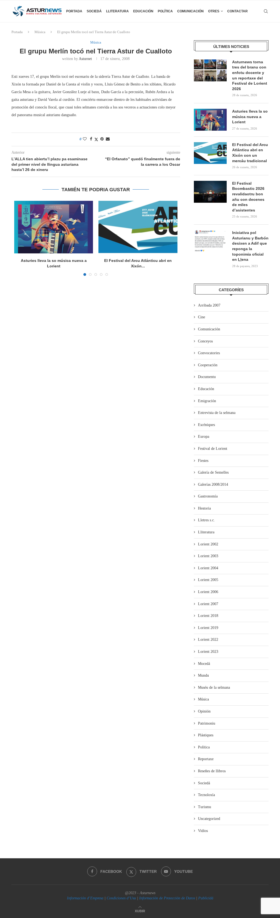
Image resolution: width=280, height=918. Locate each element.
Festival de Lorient (212, 449)
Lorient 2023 (208, 652)
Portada (74, 11)
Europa (203, 436)
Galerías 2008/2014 (213, 484)
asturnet (85, 59)
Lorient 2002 (208, 544)
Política (165, 11)
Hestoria (204, 508)
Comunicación (190, 11)
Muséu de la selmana (214, 687)
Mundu (203, 675)
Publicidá (205, 898)
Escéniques (206, 425)
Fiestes (203, 461)
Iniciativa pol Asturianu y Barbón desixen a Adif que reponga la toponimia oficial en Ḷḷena (250, 246)
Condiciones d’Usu (121, 898)
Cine (201, 317)
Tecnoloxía (206, 795)
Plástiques (205, 735)
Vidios (203, 831)
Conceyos (205, 341)
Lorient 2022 (208, 639)
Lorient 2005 (208, 580)
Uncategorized (209, 819)
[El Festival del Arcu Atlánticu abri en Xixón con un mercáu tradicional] (137, 227)
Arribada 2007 (209, 305)
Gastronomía (208, 496)
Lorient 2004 (208, 568)
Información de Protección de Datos (167, 898)
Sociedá (94, 11)
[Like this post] (85, 139)
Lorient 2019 (208, 628)
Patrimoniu (206, 723)
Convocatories (209, 353)
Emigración (207, 401)
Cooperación (207, 365)
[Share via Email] (108, 139)
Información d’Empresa (85, 898)
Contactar (237, 11)
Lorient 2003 (208, 556)
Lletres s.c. (206, 520)
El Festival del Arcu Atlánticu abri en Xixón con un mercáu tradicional (250, 152)
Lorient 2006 (208, 592)
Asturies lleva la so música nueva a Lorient (250, 116)
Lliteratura (117, 11)
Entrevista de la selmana (216, 413)
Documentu (207, 377)
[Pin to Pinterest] (102, 139)
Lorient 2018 (208, 616)
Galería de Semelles (213, 472)
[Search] (266, 11)
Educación (143, 11)
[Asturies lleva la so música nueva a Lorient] (53, 227)
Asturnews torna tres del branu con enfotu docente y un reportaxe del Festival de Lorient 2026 (249, 75)
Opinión (204, 711)
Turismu (204, 807)
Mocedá (204, 664)
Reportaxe (206, 759)
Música (39, 32)
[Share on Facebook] (91, 139)
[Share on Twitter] (96, 139)
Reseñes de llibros (212, 771)
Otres (213, 11)
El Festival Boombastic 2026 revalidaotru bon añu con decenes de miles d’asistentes (248, 196)
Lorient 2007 (208, 604)
